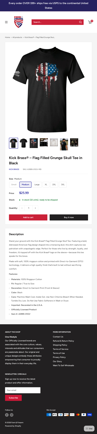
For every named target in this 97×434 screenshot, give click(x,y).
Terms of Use (59, 353)
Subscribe (13, 398)
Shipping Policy (60, 345)
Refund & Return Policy (63, 341)
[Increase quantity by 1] (35, 208)
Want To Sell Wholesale (63, 365)
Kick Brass (14, 169)
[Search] (80, 22)
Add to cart (28, 217)
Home (7, 37)
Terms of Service (60, 349)
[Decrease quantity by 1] (22, 208)
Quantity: (13, 208)
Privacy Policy (59, 357)
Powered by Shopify (13, 426)
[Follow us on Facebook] (7, 415)
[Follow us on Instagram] (11, 415)
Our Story (57, 361)
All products (17, 37)
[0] (89, 22)
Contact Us (58, 337)
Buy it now (69, 217)
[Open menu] (6, 22)
